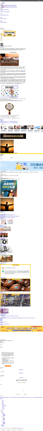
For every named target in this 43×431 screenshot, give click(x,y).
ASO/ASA (12, 7)
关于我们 (3, 400)
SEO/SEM (10, 7)
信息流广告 (8, 7)
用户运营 (4, 414)
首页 (2, 411)
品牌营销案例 (1, 9)
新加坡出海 (3, 3)
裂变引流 (6, 7)
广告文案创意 (4, 9)
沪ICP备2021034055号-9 (20, 428)
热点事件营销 (7, 9)
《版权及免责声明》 (4, 405)
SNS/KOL (14, 7)
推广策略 (1, 7)
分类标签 (3, 425)
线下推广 (16, 7)
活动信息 (7, 11)
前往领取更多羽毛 (21, 369)
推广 (2, 416)
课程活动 (4, 422)
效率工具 (5, 11)
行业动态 (1, 11)
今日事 (2, 412)
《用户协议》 (3, 406)
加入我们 (3, 401)
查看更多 (4, 317)
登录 (36, 1)
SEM (3, 417)
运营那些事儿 (1, 211)
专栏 (2, 424)
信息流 (4, 418)
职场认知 (3, 11)
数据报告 (9, 11)
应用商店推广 (3, 7)
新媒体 (4, 413)
